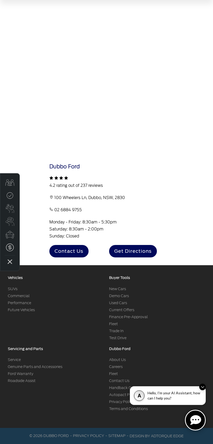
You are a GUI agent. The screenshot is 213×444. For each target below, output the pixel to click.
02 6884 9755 (68, 210)
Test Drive (118, 338)
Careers (116, 367)
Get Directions (133, 251)
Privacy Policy (121, 402)
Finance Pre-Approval (128, 317)
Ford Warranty (20, 374)
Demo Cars (119, 296)
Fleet (113, 324)
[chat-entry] (195, 420)
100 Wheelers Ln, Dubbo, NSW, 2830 (89, 197)
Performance (19, 303)
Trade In (116, 331)
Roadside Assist (22, 381)
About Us (117, 360)
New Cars (117, 289)
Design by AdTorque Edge (157, 436)
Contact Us (69, 251)
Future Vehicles (21, 310)
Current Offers (121, 310)
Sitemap (116, 436)
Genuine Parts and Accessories (35, 367)
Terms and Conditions (128, 409)
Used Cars (118, 303)
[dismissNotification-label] (202, 388)
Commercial (19, 296)
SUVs (12, 289)
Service (14, 360)
